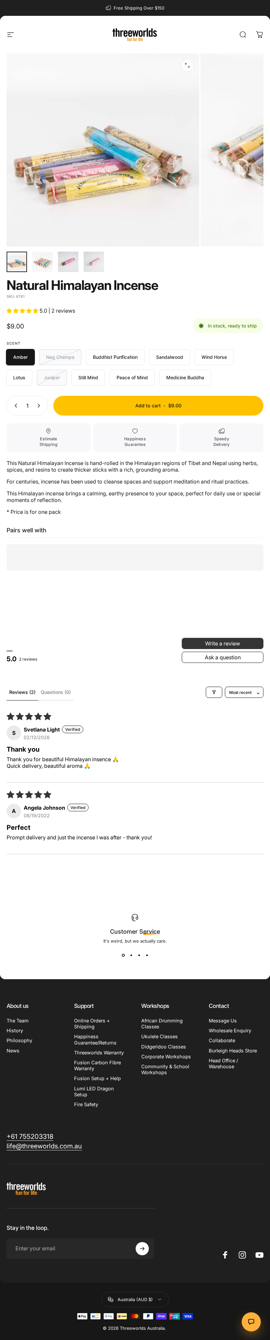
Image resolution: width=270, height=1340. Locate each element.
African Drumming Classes (162, 1024)
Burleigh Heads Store (233, 1051)
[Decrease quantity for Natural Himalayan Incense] (14, 405)
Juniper (52, 377)
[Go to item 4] (94, 262)
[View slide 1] (123, 955)
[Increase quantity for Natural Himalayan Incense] (40, 405)
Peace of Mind (132, 377)
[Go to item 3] (68, 262)
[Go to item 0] (17, 262)
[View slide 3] (139, 955)
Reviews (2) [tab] (22, 692)
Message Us (223, 1021)
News (13, 1051)
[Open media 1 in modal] (187, 65)
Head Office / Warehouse (223, 1064)
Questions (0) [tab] (56, 692)
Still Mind (88, 377)
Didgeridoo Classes (163, 1047)
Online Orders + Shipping (92, 1024)
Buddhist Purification (115, 357)
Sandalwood (169, 357)
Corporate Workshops (166, 1057)
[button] (23, 310)
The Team (18, 1021)
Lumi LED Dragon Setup (94, 1092)
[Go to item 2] (42, 262)
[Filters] (214, 692)
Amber (20, 357)
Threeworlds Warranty (99, 1053)
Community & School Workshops (165, 1069)
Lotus (19, 377)
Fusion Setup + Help (97, 1078)
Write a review (222, 643)
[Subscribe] (142, 1248)
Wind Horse (214, 357)
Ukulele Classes (159, 1037)
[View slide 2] (131, 955)
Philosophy (19, 1041)
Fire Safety (86, 1104)
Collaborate (222, 1041)
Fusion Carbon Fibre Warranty (97, 1066)
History (15, 1031)
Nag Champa (60, 357)
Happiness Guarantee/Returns (95, 1039)
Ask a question (223, 657)
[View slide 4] (147, 955)
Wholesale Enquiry (230, 1031)
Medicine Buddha (185, 377)
